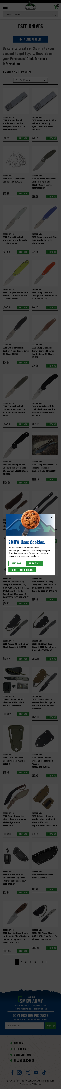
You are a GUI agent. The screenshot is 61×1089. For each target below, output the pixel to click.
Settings (16, 563)
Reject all (34, 563)
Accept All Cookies (22, 570)
